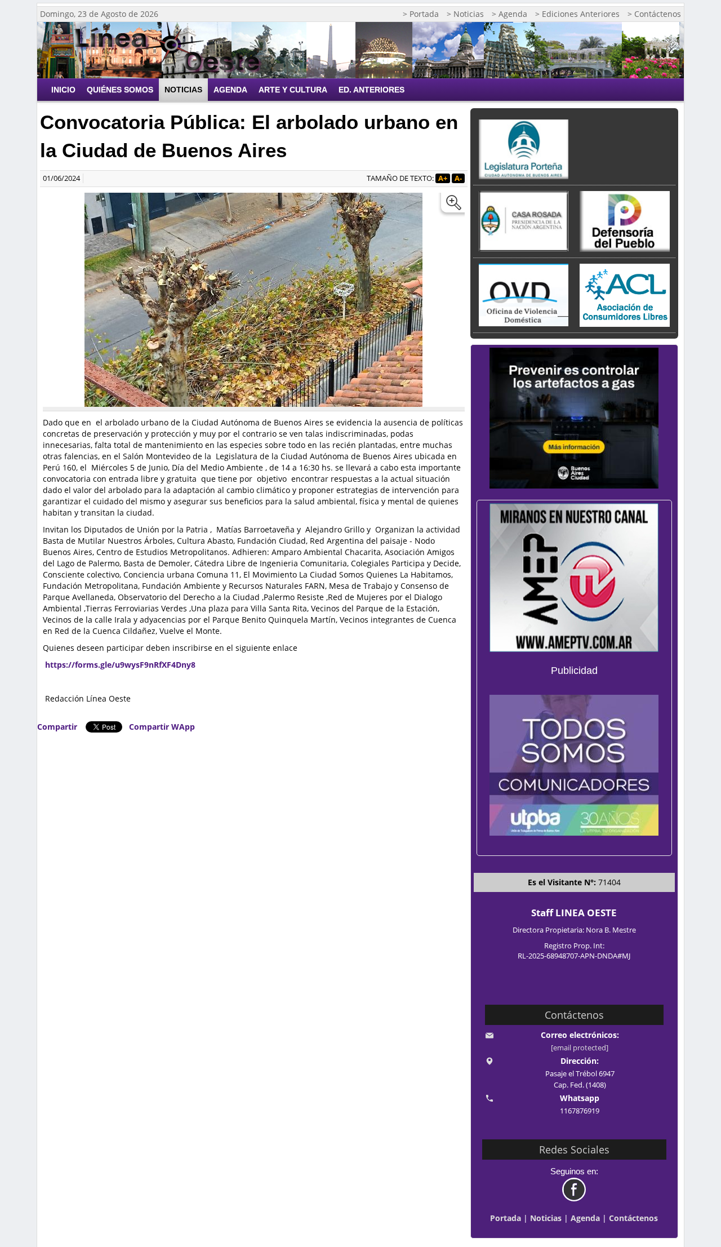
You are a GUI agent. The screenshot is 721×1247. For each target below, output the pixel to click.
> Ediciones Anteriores (577, 13)
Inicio (63, 89)
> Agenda (509, 13)
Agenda (230, 89)
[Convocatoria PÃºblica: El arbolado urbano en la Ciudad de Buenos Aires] (451, 205)
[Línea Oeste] (172, 50)
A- (458, 178)
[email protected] (579, 1048)
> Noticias (465, 13)
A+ (442, 178)
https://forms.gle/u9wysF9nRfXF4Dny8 (120, 664)
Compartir (57, 726)
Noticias (183, 89)
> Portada (421, 13)
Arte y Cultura (293, 89)
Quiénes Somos (120, 89)
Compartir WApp (162, 726)
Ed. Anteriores (371, 89)
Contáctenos (633, 1218)
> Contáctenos (654, 13)
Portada (505, 1218)
